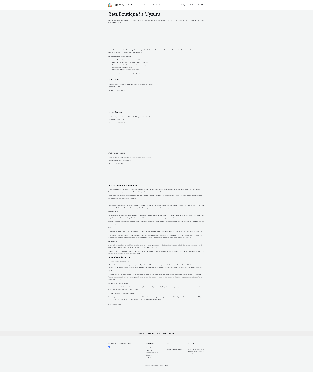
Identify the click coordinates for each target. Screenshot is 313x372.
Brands (130, 5)
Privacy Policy (150, 350)
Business (192, 5)
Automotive (138, 5)
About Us (148, 348)
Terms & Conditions (152, 353)
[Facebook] (109, 347)
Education (147, 5)
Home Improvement (172, 5)
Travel (155, 5)
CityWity (118, 5)
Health (161, 5)
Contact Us (149, 357)
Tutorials (200, 5)
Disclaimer (149, 355)
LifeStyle (183, 5)
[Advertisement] (156, 36)
